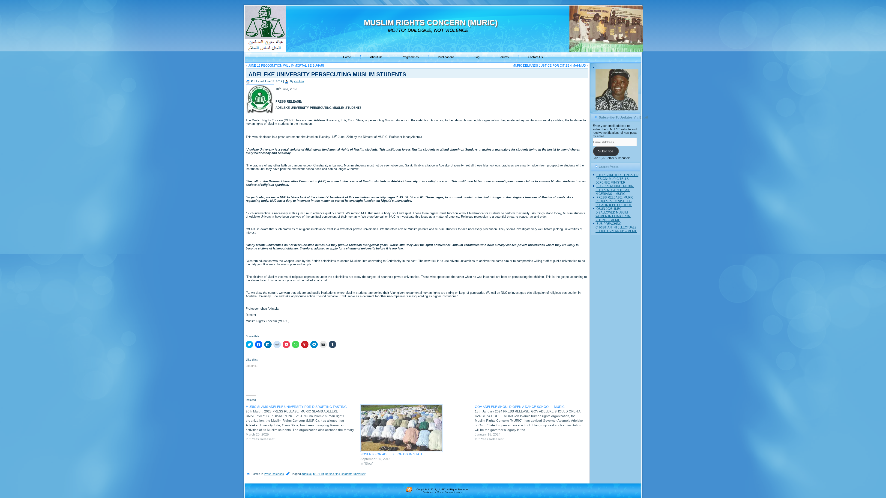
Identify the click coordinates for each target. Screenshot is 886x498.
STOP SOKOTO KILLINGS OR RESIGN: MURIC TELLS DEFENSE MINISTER (617, 178)
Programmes (410, 57)
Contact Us (535, 57)
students (346, 474)
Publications (446, 57)
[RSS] (409, 489)
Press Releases (274, 474)
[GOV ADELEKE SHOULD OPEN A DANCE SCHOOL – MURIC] (532, 422)
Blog (476, 57)
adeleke (307, 474)
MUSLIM (318, 474)
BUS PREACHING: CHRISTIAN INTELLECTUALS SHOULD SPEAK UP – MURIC (616, 227)
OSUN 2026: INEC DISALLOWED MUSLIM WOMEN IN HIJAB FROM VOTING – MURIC (613, 214)
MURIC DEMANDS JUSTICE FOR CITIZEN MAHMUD (549, 65)
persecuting (332, 474)
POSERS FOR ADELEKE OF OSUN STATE (391, 454)
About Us (376, 57)
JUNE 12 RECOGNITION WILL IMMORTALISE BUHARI (286, 65)
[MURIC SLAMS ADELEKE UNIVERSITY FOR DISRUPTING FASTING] (303, 422)
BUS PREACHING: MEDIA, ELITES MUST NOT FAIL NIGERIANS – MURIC (615, 190)
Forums (504, 57)
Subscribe (605, 151)
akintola (299, 81)
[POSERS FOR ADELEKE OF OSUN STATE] (415, 428)
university (359, 474)
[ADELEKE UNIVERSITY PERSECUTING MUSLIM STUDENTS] (260, 114)
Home (347, 57)
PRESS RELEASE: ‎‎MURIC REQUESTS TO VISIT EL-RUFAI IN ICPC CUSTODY (614, 201)
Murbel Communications (449, 492)
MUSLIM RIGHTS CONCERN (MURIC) (430, 22)
